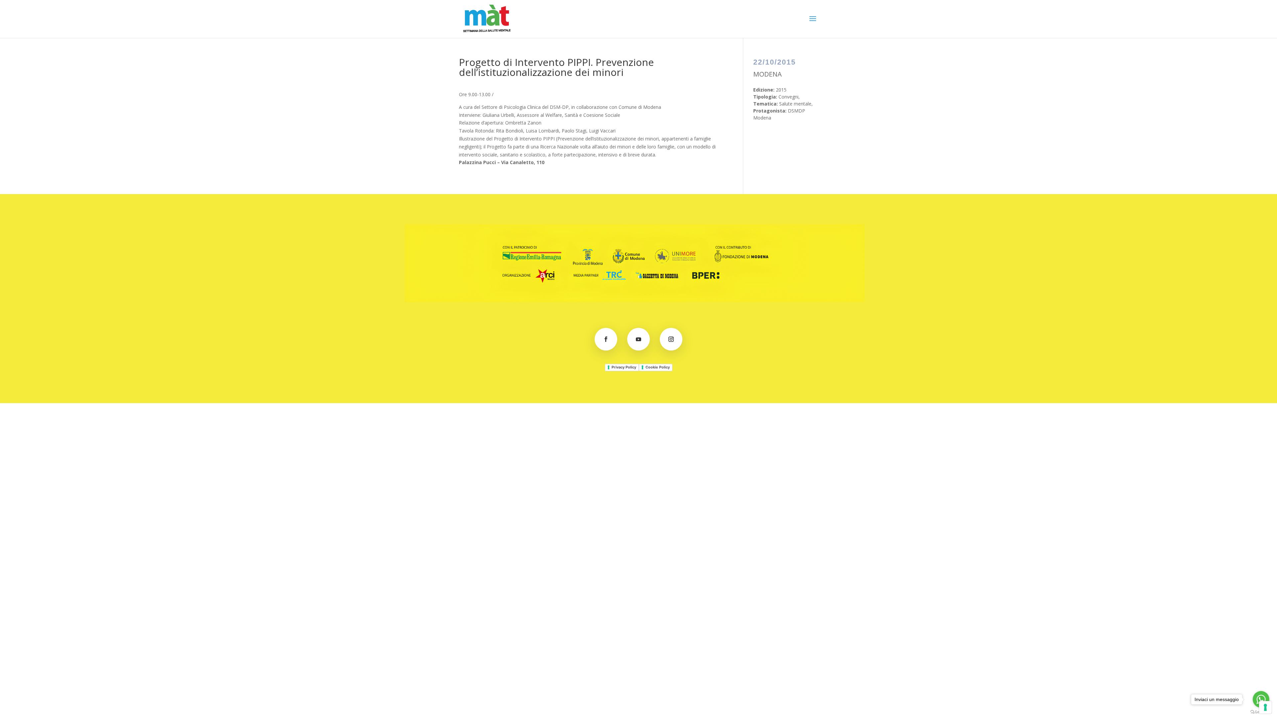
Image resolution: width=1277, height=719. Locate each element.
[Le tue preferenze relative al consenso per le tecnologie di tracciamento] (1265, 707)
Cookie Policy (657, 367)
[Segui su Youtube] (638, 339)
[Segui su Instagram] (671, 339)
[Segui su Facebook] (606, 339)
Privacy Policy (624, 367)
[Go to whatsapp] (1261, 699)
